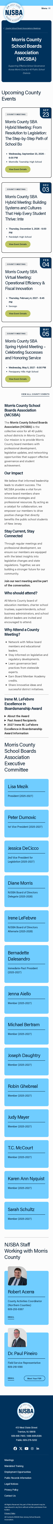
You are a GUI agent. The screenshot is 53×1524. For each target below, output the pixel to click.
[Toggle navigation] (49, 8)
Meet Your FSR (34, 1378)
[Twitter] (21, 1448)
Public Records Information (17, 1477)
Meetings (9, 1460)
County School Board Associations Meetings (23, 28)
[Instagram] (32, 1448)
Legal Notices (11, 1483)
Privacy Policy (11, 1489)
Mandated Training (13, 1466)
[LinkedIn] (37, 1448)
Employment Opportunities (17, 1471)
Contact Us (10, 1495)
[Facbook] (15, 1448)
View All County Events (35, 394)
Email (11, 1317)
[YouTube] (26, 1448)
